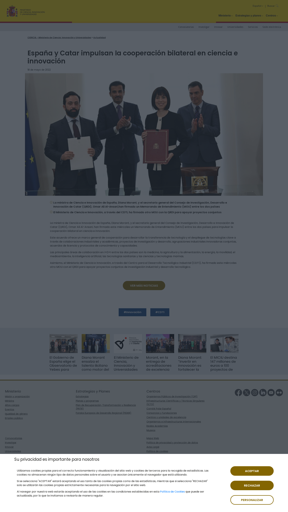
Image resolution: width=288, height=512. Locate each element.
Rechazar (252, 485)
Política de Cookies (172, 492)
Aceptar (252, 471)
